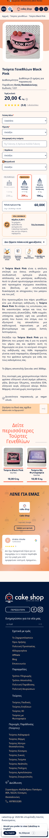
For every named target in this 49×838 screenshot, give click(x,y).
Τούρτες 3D (18, 711)
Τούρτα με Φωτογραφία (37, 471)
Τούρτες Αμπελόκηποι (20, 772)
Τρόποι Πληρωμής (21, 675)
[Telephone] (6, 801)
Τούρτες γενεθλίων (18, 16)
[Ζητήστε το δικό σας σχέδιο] (43, 408)
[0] (46, 9)
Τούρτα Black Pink (13, 470)
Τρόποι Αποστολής (22, 680)
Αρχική (5, 16)
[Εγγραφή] (40, 624)
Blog (14, 659)
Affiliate (16, 654)
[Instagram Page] (40, 609)
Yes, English (10, 833)
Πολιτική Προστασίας (23, 646)
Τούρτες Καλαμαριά (19, 734)
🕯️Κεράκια (7, 150)
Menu (4, 9)
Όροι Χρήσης (19, 642)
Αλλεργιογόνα (19, 650)
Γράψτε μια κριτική (24, 528)
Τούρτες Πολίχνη (18, 768)
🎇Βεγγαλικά (8, 161)
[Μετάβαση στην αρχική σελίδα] (24, 9)
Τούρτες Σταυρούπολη (20, 776)
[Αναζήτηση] (37, 9)
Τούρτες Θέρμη (17, 739)
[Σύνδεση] (41, 9)
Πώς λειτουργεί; (38, 224)
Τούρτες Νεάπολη (18, 763)
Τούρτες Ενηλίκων (21, 706)
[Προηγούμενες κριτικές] (3, 549)
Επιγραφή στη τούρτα (12, 138)
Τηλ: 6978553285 (26, 2)
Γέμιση (6, 127)
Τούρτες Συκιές (17, 755)
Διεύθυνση (15, 782)
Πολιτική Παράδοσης (23, 684)
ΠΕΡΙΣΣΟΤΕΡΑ (18, 609)
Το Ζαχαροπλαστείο (22, 637)
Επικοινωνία (19, 663)
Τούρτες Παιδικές (21, 702)
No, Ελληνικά (24, 833)
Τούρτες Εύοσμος (18, 750)
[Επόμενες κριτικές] (46, 549)
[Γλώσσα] (10, 9)
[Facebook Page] (34, 609)
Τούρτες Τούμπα (17, 759)
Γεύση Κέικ (8, 115)
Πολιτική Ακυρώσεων (23, 688)
